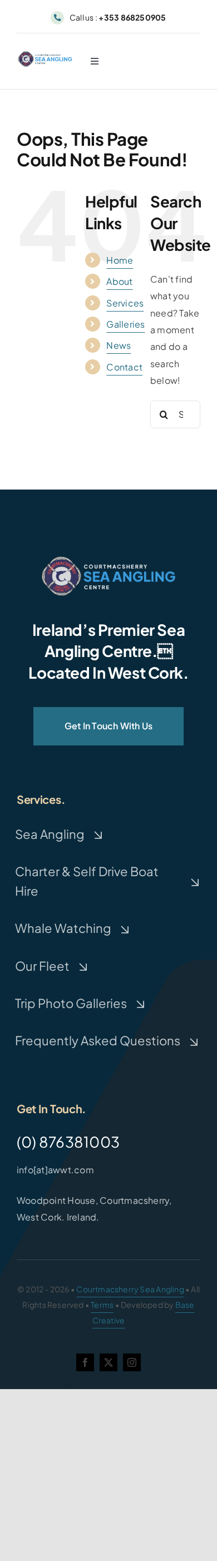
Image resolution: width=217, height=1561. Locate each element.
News (118, 345)
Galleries (125, 324)
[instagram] (132, 1362)
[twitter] (108, 1362)
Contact (124, 367)
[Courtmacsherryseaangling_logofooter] (108, 560)
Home (119, 260)
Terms (102, 1305)
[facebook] (85, 1362)
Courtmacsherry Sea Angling (130, 1289)
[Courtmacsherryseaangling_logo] (46, 54)
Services (125, 303)
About (119, 281)
